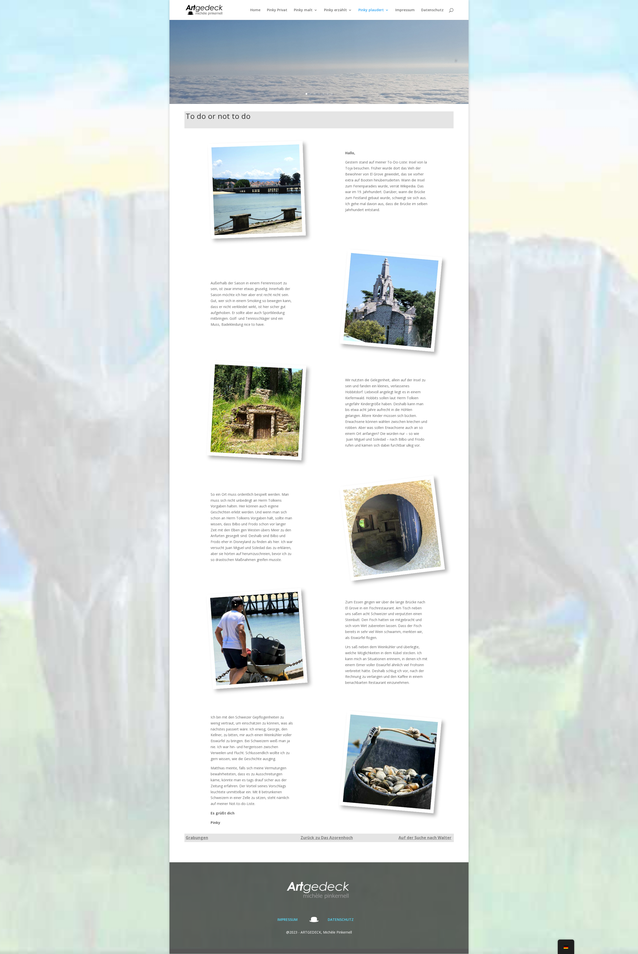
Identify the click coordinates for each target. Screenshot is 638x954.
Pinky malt (303, 10)
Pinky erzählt (335, 10)
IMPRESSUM (287, 919)
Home (255, 10)
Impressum (405, 10)
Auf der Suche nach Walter (425, 837)
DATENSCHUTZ (341, 919)
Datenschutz (432, 10)
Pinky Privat (277, 10)
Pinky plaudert (371, 10)
